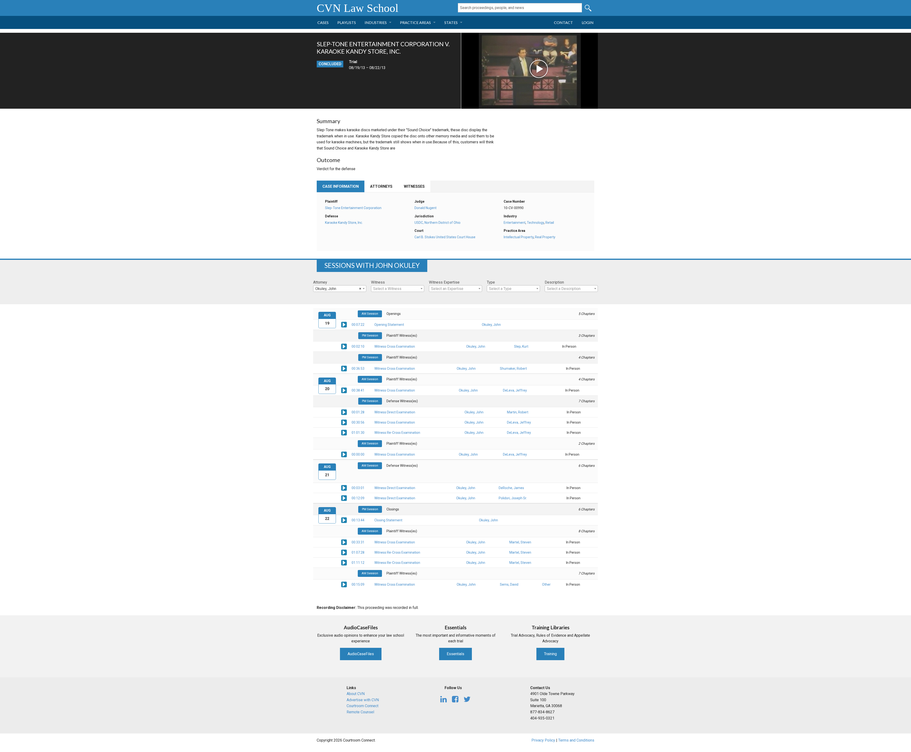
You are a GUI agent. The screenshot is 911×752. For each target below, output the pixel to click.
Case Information (340, 186)
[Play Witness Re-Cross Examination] (344, 432)
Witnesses (414, 186)
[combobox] (339, 288)
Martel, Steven (520, 542)
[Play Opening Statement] (344, 324)
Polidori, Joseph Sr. (513, 498)
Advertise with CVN (363, 700)
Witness (378, 282)
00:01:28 (358, 412)
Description (554, 282)
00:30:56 (358, 422)
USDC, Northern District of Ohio (437, 222)
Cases (323, 22)
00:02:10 (358, 346)
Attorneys (381, 186)
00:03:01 (358, 488)
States (451, 22)
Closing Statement (388, 520)
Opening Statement (389, 325)
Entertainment (514, 222)
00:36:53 (358, 368)
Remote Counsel (360, 712)
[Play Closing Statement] (344, 520)
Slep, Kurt (521, 346)
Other (546, 584)
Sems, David (509, 584)
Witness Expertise (444, 282)
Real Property (545, 237)
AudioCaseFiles (361, 654)
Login (588, 22)
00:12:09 (358, 498)
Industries (376, 22)
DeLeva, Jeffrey (515, 390)
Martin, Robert (517, 412)
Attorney (320, 282)
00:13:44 (358, 520)
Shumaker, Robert (513, 368)
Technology (535, 222)
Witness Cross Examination (394, 346)
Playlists (346, 22)
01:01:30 (358, 432)
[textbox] (397, 288)
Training (550, 654)
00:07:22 (358, 325)
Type (491, 282)
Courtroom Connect (362, 706)
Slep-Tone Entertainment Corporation (353, 208)
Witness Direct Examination (394, 412)
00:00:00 (358, 454)
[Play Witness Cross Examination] (344, 346)
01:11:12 (358, 563)
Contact (563, 22)
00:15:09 (358, 584)
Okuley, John (491, 325)
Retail (549, 222)
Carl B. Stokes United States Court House (444, 237)
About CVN (356, 693)
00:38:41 (358, 390)
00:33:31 (358, 542)
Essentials (455, 654)
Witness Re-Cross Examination (397, 432)
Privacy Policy (543, 740)
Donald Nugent (425, 208)
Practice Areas (415, 22)
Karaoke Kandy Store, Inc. (344, 222)
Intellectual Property (519, 237)
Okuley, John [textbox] (338, 288)
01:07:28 (358, 552)
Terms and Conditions (576, 740)
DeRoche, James (511, 488)
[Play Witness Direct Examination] (344, 412)
